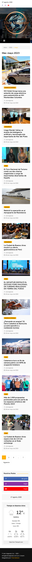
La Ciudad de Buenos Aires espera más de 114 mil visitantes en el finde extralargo (15, 440)
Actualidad (8, 127)
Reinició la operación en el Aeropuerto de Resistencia (15, 211)
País (6, 166)
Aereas (7, 207)
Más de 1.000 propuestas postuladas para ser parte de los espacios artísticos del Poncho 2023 (16, 400)
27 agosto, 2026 (7, 2)
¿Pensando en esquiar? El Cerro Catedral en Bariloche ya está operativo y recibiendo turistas (15, 324)
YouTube (8, 5)
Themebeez (15, 558)
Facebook (2, 5)
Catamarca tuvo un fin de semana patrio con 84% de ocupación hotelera (15, 362)
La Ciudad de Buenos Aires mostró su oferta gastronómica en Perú (15, 247)
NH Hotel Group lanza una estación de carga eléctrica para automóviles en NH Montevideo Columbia (15, 94)
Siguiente (6, 462)
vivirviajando (9, 100)
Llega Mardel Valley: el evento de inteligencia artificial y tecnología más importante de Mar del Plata (15, 133)
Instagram (5, 5)
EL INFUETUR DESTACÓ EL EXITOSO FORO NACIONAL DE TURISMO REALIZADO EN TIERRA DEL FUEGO (15, 285)
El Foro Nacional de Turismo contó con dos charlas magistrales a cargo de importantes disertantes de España (15, 173)
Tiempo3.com (19, 542)
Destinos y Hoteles (10, 87)
